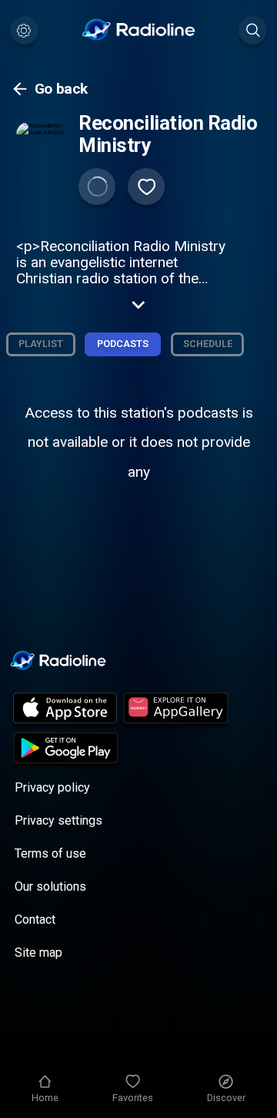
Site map (38, 952)
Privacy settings (58, 820)
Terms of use (50, 853)
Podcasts (123, 343)
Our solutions (50, 886)
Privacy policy (52, 787)
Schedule (207, 343)
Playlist (40, 343)
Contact (35, 919)
